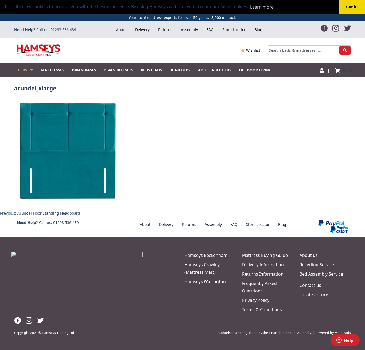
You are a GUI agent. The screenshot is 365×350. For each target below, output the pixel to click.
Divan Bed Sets (118, 70)
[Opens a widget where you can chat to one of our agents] (345, 340)
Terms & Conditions (262, 310)
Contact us (310, 285)
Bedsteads (151, 70)
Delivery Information (263, 265)
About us (309, 255)
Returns (165, 29)
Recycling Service (317, 265)
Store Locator (234, 29)
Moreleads (343, 332)
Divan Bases (84, 70)
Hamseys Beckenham (205, 255)
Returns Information (263, 274)
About (121, 29)
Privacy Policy (255, 300)
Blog (258, 29)
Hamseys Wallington (205, 281)
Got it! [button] (352, 6)
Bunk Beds (180, 70)
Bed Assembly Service (321, 274)
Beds (22, 70)
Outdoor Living (255, 70)
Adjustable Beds (214, 70)
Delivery (142, 29)
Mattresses (52, 70)
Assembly (189, 29)
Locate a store (314, 295)
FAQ (210, 29)
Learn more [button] (262, 7)
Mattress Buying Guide (265, 255)
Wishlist (252, 50)
